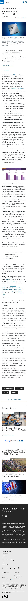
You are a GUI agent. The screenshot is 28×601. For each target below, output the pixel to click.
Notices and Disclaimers (6, 586)
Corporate (6, 481)
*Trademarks (4, 574)
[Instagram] (19, 568)
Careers (4, 557)
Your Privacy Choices (6, 579)
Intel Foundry (7, 459)
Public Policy (5, 564)
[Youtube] (6, 516)
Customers (5, 392)
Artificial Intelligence (8, 388)
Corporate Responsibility (8, 560)
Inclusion (4, 562)
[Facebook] (3, 568)
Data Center (20, 388)
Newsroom (8, 2)
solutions (13, 281)
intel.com (6, 537)
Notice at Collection (18, 579)
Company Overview (6, 551)
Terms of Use (16, 572)
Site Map (3, 577)
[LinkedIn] (11, 568)
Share (7, 70)
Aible (14, 74)
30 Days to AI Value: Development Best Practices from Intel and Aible (12, 289)
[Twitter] (3, 516)
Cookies (15, 574)
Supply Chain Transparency (19, 575)
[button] (7, 65)
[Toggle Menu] (23, 2)
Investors (4, 555)
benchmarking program (18, 88)
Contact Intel (5, 553)
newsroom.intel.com (22, 535)
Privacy (3, 575)
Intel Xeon (14, 392)
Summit (8, 279)
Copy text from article (15, 399)
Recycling (16, 577)
